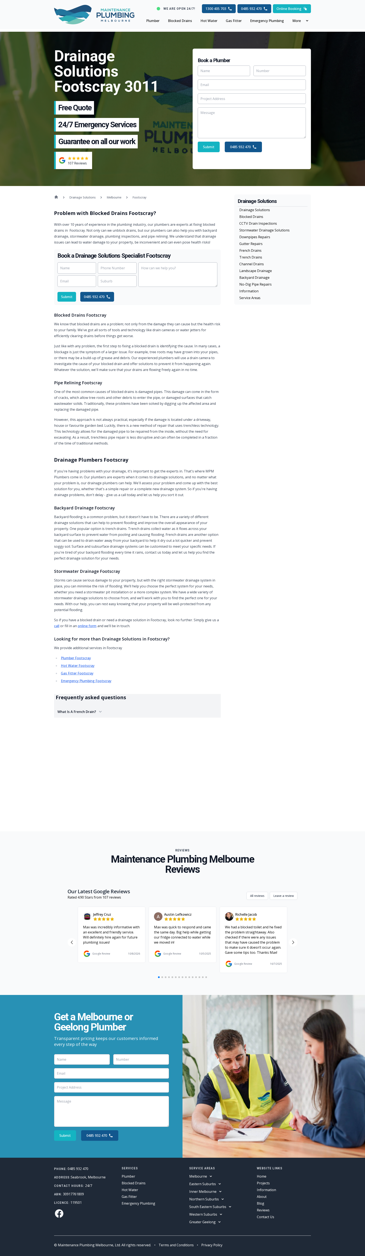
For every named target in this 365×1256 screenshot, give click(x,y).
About (262, 1196)
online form (87, 626)
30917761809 (73, 1194)
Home (261, 1176)
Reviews (263, 1210)
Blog (260, 1203)
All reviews (257, 896)
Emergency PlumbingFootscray (86, 681)
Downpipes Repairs (254, 237)
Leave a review (283, 896)
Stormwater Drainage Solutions (264, 230)
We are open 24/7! (179, 8)
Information (249, 291)
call (56, 626)
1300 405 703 (216, 8)
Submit (208, 147)
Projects (263, 1183)
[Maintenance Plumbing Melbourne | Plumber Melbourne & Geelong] (94, 14)
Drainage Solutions (254, 210)
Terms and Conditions (176, 1245)
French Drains (250, 250)
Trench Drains (250, 257)
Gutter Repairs (251, 243)
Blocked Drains (180, 20)
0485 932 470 (251, 8)
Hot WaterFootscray (77, 665)
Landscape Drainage (255, 270)
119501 (76, 1202)
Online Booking (288, 8)
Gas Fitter (234, 20)
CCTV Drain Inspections (258, 223)
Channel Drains (251, 264)
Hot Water (208, 20)
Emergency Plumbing (267, 20)
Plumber (152, 20)
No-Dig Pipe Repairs (255, 284)
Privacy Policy (211, 1245)
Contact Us (265, 1217)
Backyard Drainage (254, 277)
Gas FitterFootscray (77, 673)
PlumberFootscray (76, 658)
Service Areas (249, 298)
